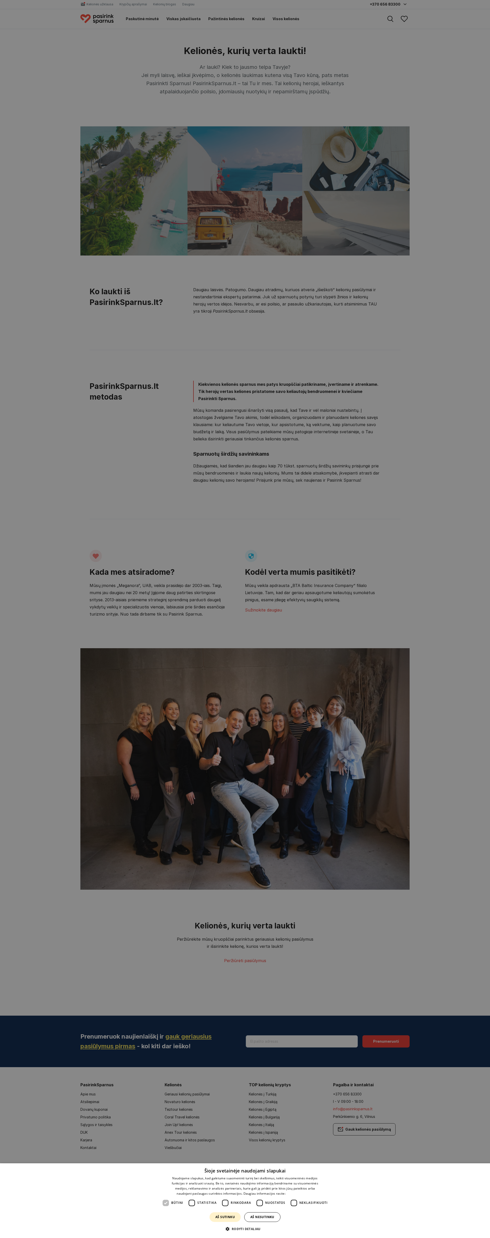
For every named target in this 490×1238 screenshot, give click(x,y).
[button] (244, 1229)
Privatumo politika (299, 1193)
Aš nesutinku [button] (262, 1217)
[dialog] (245, 1200)
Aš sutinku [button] (225, 1217)
